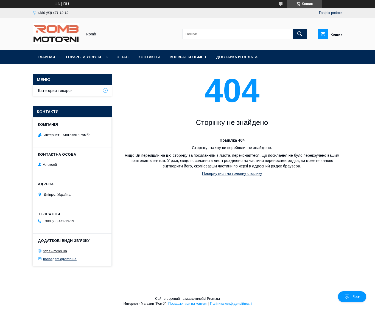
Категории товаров (55, 90)
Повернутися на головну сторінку (232, 173)
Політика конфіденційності (231, 304)
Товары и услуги (83, 57)
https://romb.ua (55, 251)
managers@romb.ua (60, 259)
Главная (46, 57)
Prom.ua (213, 299)
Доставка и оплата (237, 57)
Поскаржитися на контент (188, 304)
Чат (356, 297)
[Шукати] (300, 34)
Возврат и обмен (188, 57)
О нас (122, 57)
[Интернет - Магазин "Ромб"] (56, 43)
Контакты (149, 57)
